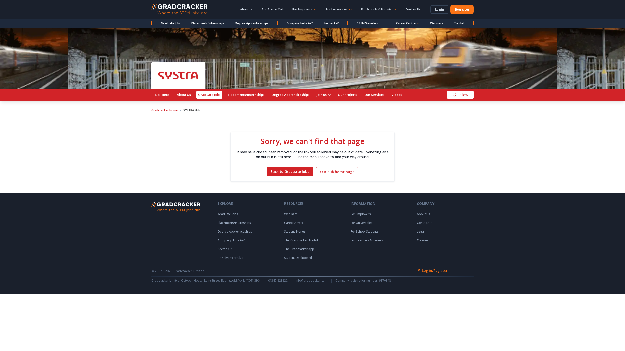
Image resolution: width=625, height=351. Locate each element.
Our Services (374, 94)
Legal (421, 232)
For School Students (365, 232)
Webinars (436, 23)
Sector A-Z (331, 23)
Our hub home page (337, 171)
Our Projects (347, 94)
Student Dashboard (298, 258)
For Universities (362, 223)
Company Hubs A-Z (300, 23)
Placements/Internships (207, 23)
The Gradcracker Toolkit (301, 240)
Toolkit (459, 23)
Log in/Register (435, 270)
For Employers (361, 214)
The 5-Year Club (273, 9)
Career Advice (294, 223)
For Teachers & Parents (367, 240)
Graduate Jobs (171, 23)
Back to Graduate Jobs (290, 171)
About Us (246, 9)
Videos (397, 94)
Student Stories (295, 232)
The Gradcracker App (299, 249)
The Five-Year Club (231, 258)
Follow (463, 94)
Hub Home (161, 94)
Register (462, 9)
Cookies (422, 240)
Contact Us (413, 9)
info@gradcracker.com (311, 281)
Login (439, 9)
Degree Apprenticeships (251, 23)
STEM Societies (367, 23)
